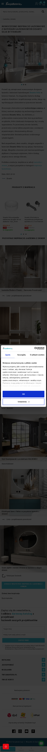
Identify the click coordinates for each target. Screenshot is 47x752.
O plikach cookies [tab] (37, 355)
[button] (6, 746)
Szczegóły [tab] (21, 355)
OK (23, 394)
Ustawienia (22, 402)
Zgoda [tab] (7, 355)
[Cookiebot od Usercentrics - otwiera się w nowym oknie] (34, 348)
